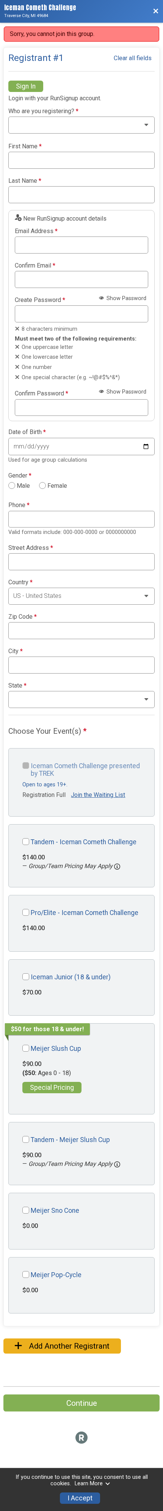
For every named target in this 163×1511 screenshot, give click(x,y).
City (15, 651)
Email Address (36, 231)
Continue (81, 1403)
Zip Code (22, 616)
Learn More (89, 1483)
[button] (117, 867)
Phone (19, 505)
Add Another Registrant (68, 1346)
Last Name (24, 180)
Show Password (125, 298)
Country (20, 582)
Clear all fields (133, 58)
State (17, 685)
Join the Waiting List (98, 794)
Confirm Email (35, 265)
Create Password (40, 300)
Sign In (26, 86)
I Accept (79, 1498)
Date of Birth (27, 432)
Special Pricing (52, 1087)
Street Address (30, 548)
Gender (19, 475)
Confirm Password (41, 393)
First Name (25, 146)
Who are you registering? (43, 111)
